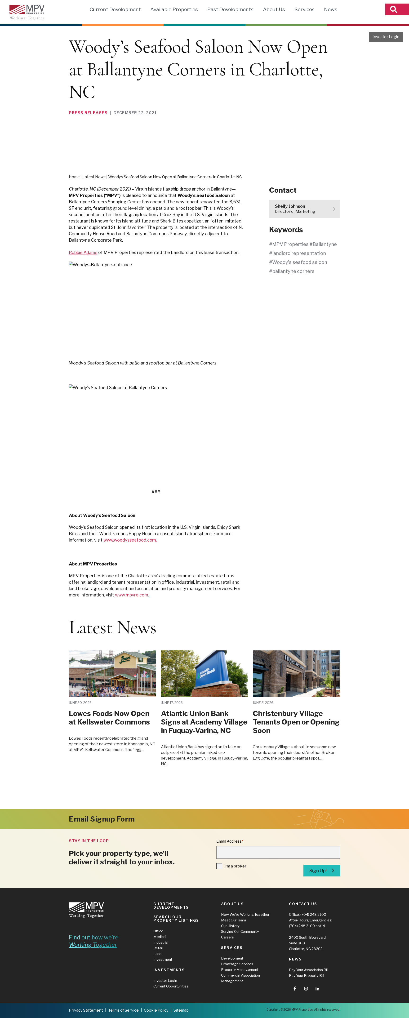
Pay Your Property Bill (306, 976)
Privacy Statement (86, 1010)
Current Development (115, 9)
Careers (227, 937)
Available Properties (174, 9)
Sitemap (181, 1010)
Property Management (239, 970)
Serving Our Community (240, 931)
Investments (169, 970)
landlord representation (299, 253)
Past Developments (230, 9)
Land (157, 954)
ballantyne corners (293, 271)
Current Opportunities (170, 986)
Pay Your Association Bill (308, 970)
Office (158, 931)
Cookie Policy (156, 1010)
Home (74, 177)
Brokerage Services (237, 964)
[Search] (397, 9)
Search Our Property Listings (176, 919)
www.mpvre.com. (132, 594)
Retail (158, 948)
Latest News (94, 177)
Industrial (160, 942)
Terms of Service (123, 1010)
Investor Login (386, 37)
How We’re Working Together (245, 914)
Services (304, 9)
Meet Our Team (233, 920)
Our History (230, 926)
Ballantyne (325, 244)
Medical (159, 937)
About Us (274, 9)
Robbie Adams (83, 252)
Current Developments (171, 906)
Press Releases (88, 113)
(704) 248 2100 (313, 914)
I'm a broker (235, 866)
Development (232, 958)
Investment (162, 959)
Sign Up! (318, 870)
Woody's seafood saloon (299, 262)
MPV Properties (26, 12)
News (330, 9)
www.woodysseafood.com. (130, 540)
